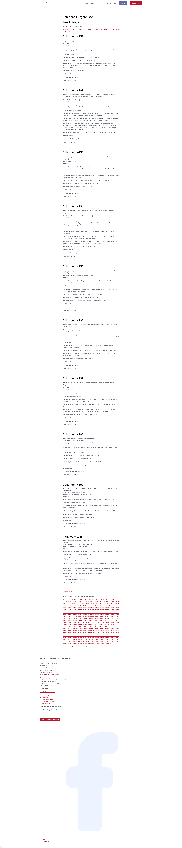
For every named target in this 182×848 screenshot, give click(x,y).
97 (117, 603)
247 (88, 616)
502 (93, 638)
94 (111, 603)
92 (108, 603)
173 (76, 611)
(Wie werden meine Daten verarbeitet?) (49, 723)
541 (76, 641)
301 (108, 620)
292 (86, 620)
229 (101, 615)
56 (101, 601)
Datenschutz (46, 841)
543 (81, 641)
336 (81, 624)
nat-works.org (44, 697)
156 (91, 609)
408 (88, 630)
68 (65, 603)
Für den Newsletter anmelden (50, 719)
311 (76, 622)
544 (83, 641)
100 (65, 605)
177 (86, 611)
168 (64, 611)
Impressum (46, 839)
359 (81, 626)
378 (71, 628)
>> (110, 643)
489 (118, 636)
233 (111, 615)
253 (103, 616)
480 (96, 636)
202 (91, 613)
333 (74, 624)
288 (76, 620)
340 (91, 624)
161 (103, 609)
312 (78, 622)
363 (91, 626)
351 (118, 624)
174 (78, 611)
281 (116, 618)
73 (74, 603)
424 (71, 632)
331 (69, 624)
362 (88, 626)
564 (76, 643)
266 (78, 618)
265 (76, 618)
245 (83, 616)
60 (108, 601)
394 (111, 628)
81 (88, 603)
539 (71, 641)
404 (78, 630)
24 (100, 599)
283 (64, 620)
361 (86, 626)
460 (103, 634)
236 (118, 615)
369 (106, 626)
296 (96, 620)
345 (103, 624)
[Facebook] (92, 830)
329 (64, 624)
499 (86, 638)
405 (81, 630)
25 (101, 599)
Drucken (65, 647)
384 (86, 628)
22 (96, 599)
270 (88, 618)
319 (96, 622)
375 (64, 628)
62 (111, 601)
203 (93, 613)
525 (93, 639)
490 (64, 638)
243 (78, 616)
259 (118, 616)
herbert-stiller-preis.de (46, 694)
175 (81, 611)
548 (93, 641)
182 (98, 611)
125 (71, 607)
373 (116, 626)
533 (113, 639)
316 (88, 622)
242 (76, 616)
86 (97, 603)
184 (103, 611)
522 (86, 639)
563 (74, 643)
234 (113, 615)
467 (64, 636)
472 (76, 636)
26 (103, 599)
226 (93, 615)
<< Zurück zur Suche (69, 591)
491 (66, 638)
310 (74, 622)
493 (71, 638)
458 (98, 634)
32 (114, 599)
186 (108, 611)
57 (102, 601)
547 (91, 641)
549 (96, 641)
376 (66, 628)
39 (70, 601)
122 (64, 607)
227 (96, 615)
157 (93, 609)
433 (93, 632)
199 (83, 613)
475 (83, 636)
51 (92, 601)
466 (118, 634)
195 (74, 613)
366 (98, 626)
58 (104, 601)
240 (71, 616)
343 (98, 624)
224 (88, 615)
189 (116, 611)
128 (78, 607)
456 (93, 634)
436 (101, 632)
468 (66, 636)
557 (116, 641)
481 (98, 636)
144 (118, 607)
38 (69, 601)
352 (64, 626)
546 (88, 641)
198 (81, 613)
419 (116, 630)
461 (106, 634)
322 (103, 622)
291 (83, 620)
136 (98, 607)
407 (86, 630)
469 (69, 636)
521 (83, 639)
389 (98, 628)
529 (103, 639)
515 (69, 639)
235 (116, 615)
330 (66, 624)
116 (105, 605)
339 (88, 624)
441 (113, 632)
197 (78, 613)
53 (95, 601)
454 (88, 634)
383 (83, 628)
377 (69, 628)
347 (108, 624)
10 (75, 599)
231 (106, 615)
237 (64, 616)
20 (93, 599)
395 (113, 628)
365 (96, 626)
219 (76, 615)
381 (78, 628)
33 (116, 599)
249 (93, 616)
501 (91, 638)
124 (69, 607)
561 (69, 643)
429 (83, 632)
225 (91, 615)
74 (76, 603)
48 (86, 601)
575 (103, 643)
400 (69, 630)
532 (111, 639)
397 (118, 628)
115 (102, 605)
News (114, 3)
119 (112, 605)
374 (118, 626)
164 (111, 609)
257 (113, 616)
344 (101, 624)
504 (98, 638)
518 (76, 639)
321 (101, 622)
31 (112, 599)
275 (101, 618)
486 (111, 636)
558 (118, 641)
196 (76, 613)
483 (103, 636)
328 (118, 622)
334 (76, 624)
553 (106, 641)
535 (118, 639)
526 (96, 639)
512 (118, 638)
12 (78, 599)
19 (91, 599)
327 (116, 622)
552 (103, 641)
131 (86, 607)
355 (71, 626)
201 (88, 613)
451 (81, 634)
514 (66, 639)
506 (103, 638)
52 (94, 601)
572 (96, 643)
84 (94, 603)
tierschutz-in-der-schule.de (47, 699)
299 (103, 620)
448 (74, 634)
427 (78, 632)
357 (76, 626)
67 (63, 603)
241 (74, 616)
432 (91, 632)
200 (86, 613)
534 (116, 639)
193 (69, 613)
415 (106, 630)
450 (78, 634)
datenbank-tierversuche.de (47, 692)
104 (75, 605)
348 (111, 624)
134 (93, 607)
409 (91, 630)
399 (66, 630)
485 (108, 636)
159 (98, 609)
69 (67, 603)
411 (96, 630)
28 (107, 599)
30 (110, 599)
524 (91, 639)
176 (83, 611)
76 (79, 603)
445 (66, 634)
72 (72, 603)
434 (96, 632)
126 (74, 607)
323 (106, 622)
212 (116, 613)
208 (106, 613)
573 (98, 643)
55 (99, 601)
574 (101, 643)
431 (88, 632)
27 (105, 599)
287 (74, 620)
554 (108, 641)
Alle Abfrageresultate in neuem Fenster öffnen (81, 647)
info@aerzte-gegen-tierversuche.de (50, 674)
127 (76, 607)
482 (101, 636)
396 (116, 628)
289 (78, 620)
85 (95, 603)
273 (96, 618)
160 (101, 609)
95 (113, 603)
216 (69, 615)
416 (108, 630)
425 (74, 632)
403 (76, 630)
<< (63, 599)
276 (103, 618)
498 (83, 638)
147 (69, 609)
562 (71, 643)
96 (115, 603)
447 (71, 634)
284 (66, 620)
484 (106, 636)
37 (67, 601)
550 (98, 641)
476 (86, 636)
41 (74, 601)
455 (91, 634)
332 (71, 624)
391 (103, 628)
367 (101, 626)
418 (113, 630)
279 (111, 618)
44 (79, 601)
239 (69, 616)
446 (69, 634)
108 (85, 605)
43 (78, 601)
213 (118, 613)
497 (81, 638)
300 (106, 620)
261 (66, 618)
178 (88, 611)
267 (81, 618)
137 (101, 607)
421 (64, 632)
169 (66, 611)
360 (83, 626)
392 (106, 628)
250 (96, 616)
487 (113, 636)
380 (76, 628)
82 (90, 603)
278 (108, 618)
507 (106, 638)
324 (108, 622)
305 (118, 620)
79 (85, 603)
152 (81, 609)
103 (73, 605)
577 (108, 643)
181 (96, 611)
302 (111, 620)
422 (66, 632)
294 (91, 620)
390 (101, 628)
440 (111, 632)
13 (80, 599)
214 (64, 615)
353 (66, 626)
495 (76, 638)
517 (74, 639)
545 (86, 641)
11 (77, 599)
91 (106, 603)
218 (74, 615)
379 (74, 628)
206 (101, 613)
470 (71, 636)
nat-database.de (44, 696)
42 (76, 601)
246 (86, 616)
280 (113, 618)
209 (108, 613)
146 (66, 609)
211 (113, 613)
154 (86, 609)
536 (64, 641)
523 (88, 639)
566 (81, 643)
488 (116, 636)
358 (78, 626)
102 (70, 605)
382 (81, 628)
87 (99, 603)
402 (74, 630)
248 (91, 616)
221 (81, 615)
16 (85, 599)
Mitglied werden (135, 3)
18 (89, 599)
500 (88, 638)
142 (113, 607)
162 (106, 609)
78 (83, 603)
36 (65, 601)
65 (117, 601)
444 (64, 634)
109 (88, 605)
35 (63, 601)
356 (74, 626)
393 (108, 628)
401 (71, 630)
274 (98, 618)
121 (117, 605)
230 (103, 615)
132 (88, 607)
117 (107, 605)
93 (110, 603)
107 (83, 605)
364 (93, 626)
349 (113, 624)
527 (98, 639)
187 (111, 611)
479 (93, 636)
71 (70, 603)
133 (91, 607)
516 (71, 639)
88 (101, 603)
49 (88, 601)
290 (81, 620)
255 (108, 616)
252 (101, 616)
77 (81, 603)
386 (91, 628)
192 (66, 613)
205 (98, 613)
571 (93, 643)
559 (64, 643)
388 (96, 628)
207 (103, 613)
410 (93, 630)
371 (111, 626)
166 (116, 609)
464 (113, 634)
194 (71, 613)
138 (103, 607)
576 (106, 643)
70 (69, 603)
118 (109, 605)
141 (111, 607)
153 (83, 609)
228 (98, 615)
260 (64, 618)
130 (83, 607)
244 (81, 616)
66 (118, 601)
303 (113, 620)
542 (78, 641)
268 (83, 618)
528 (101, 639)
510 (113, 638)
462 (108, 634)
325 (111, 622)
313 (81, 622)
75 (78, 603)
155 (88, 609)
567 (83, 643)
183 (101, 611)
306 (64, 622)
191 (64, 613)
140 (108, 607)
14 (82, 599)
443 (118, 632)
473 (78, 636)
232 (108, 615)
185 (106, 611)
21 (94, 599)
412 (98, 630)
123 (66, 607)
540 (74, 641)
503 (96, 638)
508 (108, 638)
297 (98, 620)
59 (106, 601)
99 (63, 605)
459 (101, 634)
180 (93, 611)
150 (76, 609)
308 (69, 622)
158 (96, 609)
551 (101, 641)
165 (113, 609)
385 (88, 628)
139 (106, 607)
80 (86, 603)
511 (116, 638)
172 (74, 611)
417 (111, 630)
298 (101, 620)
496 (78, 638)
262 (69, 618)
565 (78, 643)
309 (71, 622)
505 (101, 638)
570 (91, 643)
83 (92, 603)
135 (96, 607)
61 (110, 601)
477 (88, 636)
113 (97, 605)
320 (98, 622)
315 (86, 622)
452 (83, 634)
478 (91, 636)
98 (118, 603)
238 (66, 616)
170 (69, 611)
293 (88, 620)
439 (108, 632)
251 (98, 616)
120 (114, 605)
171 (71, 611)
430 (86, 632)
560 (66, 643)
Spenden (123, 3)
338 (86, 624)
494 (74, 638)
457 (96, 634)
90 (104, 603)
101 (68, 605)
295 (93, 620)
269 (86, 618)
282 (118, 618)
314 (83, 622)
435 (98, 632)
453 (86, 634)
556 (113, 641)
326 (113, 622)
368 (103, 626)
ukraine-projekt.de (45, 703)
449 (76, 634)
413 (101, 630)
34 (117, 599)
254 (106, 616)
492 (69, 638)
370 (108, 626)
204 (96, 613)
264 (74, 618)
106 (80, 605)
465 (116, 634)
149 (74, 609)
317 (91, 622)
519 (78, 639)
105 (78, 605)
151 (78, 609)
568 (86, 643)
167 (118, 609)
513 (64, 639)
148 (71, 609)
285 (69, 620)
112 (95, 605)
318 (93, 622)
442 (116, 632)
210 (111, 613)
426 (76, 632)
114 (100, 605)
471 (74, 636)
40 (72, 601)
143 (116, 607)
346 (106, 624)
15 (84, 599)
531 (108, 639)
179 (91, 611)
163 (108, 609)
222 (83, 615)
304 (116, 620)
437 (103, 632)
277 (106, 618)
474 (81, 636)
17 (87, 599)
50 (90, 601)
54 (97, 601)
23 (98, 599)
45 (81, 601)
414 (103, 630)
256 (111, 616)
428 (81, 632)
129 (81, 607)
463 (111, 634)
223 (86, 615)
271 (91, 618)
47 (85, 601)
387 (93, 628)
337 (83, 624)
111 (93, 605)
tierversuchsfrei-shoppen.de (48, 701)
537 (66, 641)
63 (113, 601)
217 (71, 615)
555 (111, 641)
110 (90, 605)
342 (96, 624)
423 (69, 632)
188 (113, 611)
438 (106, 632)
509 (111, 638)
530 (106, 639)
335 (78, 624)
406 (83, 630)
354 (69, 626)
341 (93, 624)
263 (71, 618)
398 (64, 630)
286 (71, 620)
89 (102, 603)
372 (113, 626)
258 (116, 616)
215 (66, 615)
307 (66, 622)
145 (64, 609)
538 (69, 641)
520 (81, 639)
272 (93, 618)
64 (115, 601)
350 (116, 624)
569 (88, 643)
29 (109, 599)
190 (118, 611)
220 (78, 615)
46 (83, 601)
